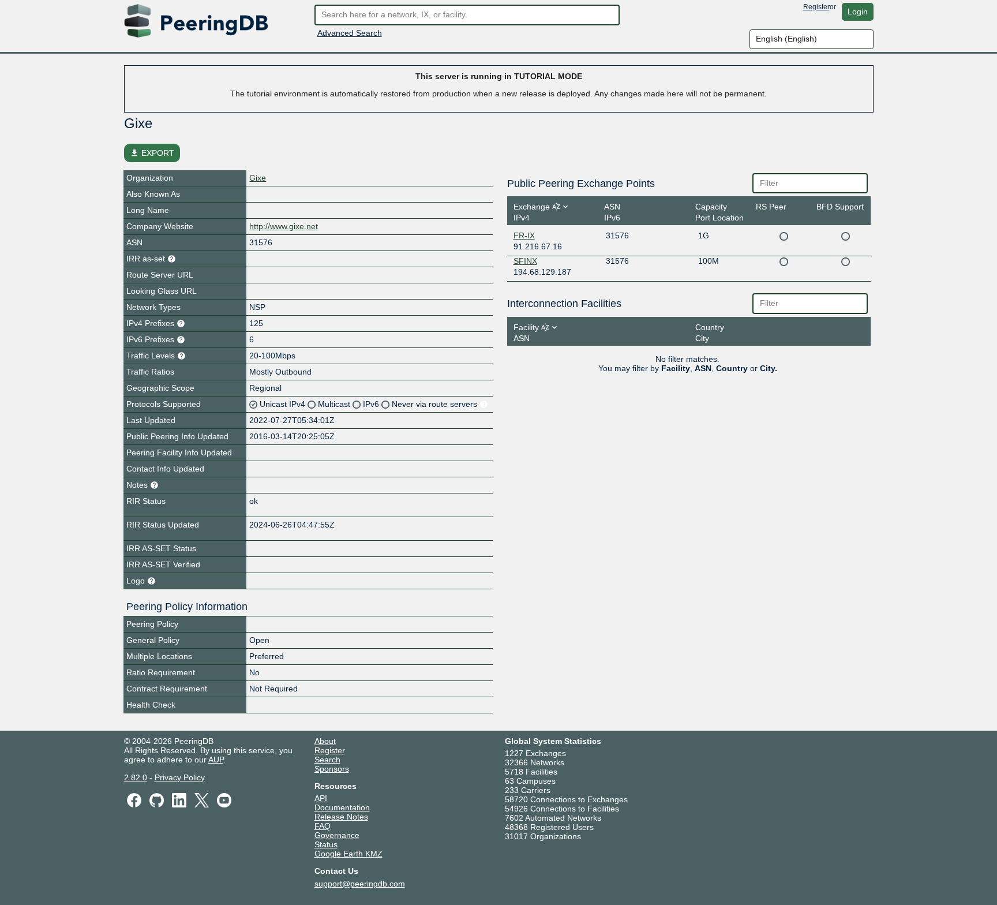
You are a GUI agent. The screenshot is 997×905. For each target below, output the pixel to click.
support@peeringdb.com (359, 883)
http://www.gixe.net (283, 226)
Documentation (342, 807)
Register (816, 7)
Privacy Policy (180, 777)
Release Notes (341, 816)
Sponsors (331, 768)
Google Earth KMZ (348, 853)
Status (326, 844)
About (325, 741)
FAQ (322, 826)
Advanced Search (349, 33)
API (320, 798)
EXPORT (152, 153)
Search (327, 759)
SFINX (525, 260)
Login (858, 11)
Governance (336, 835)
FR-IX (524, 235)
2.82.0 (135, 777)
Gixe (257, 177)
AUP (215, 759)
